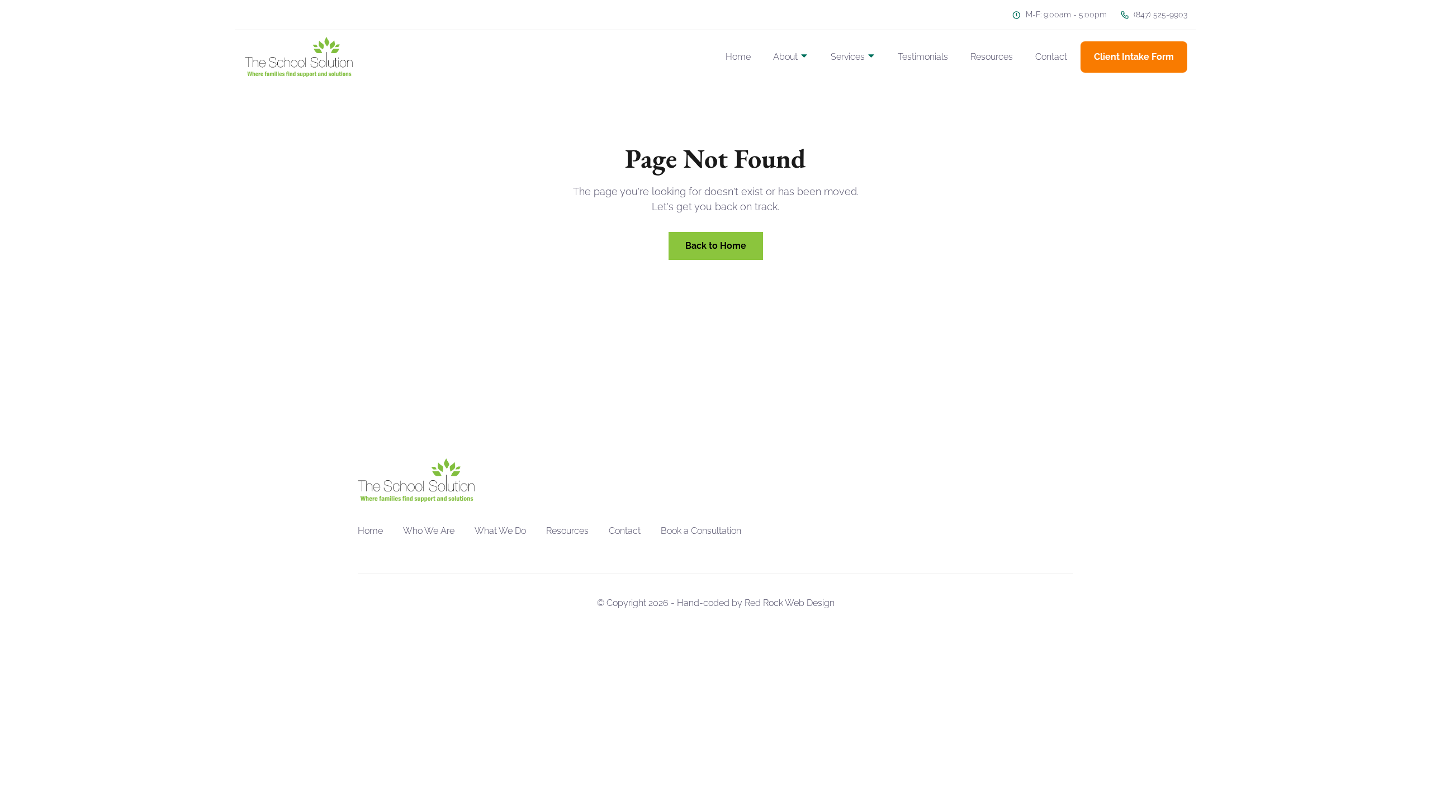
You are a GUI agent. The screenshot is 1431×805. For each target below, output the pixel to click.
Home (738, 56)
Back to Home (715, 245)
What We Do (500, 530)
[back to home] (299, 57)
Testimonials (923, 56)
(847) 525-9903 (1160, 14)
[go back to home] (416, 480)
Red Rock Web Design (790, 603)
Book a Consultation (701, 530)
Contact (1051, 56)
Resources (991, 56)
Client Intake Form (1134, 56)
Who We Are (428, 530)
